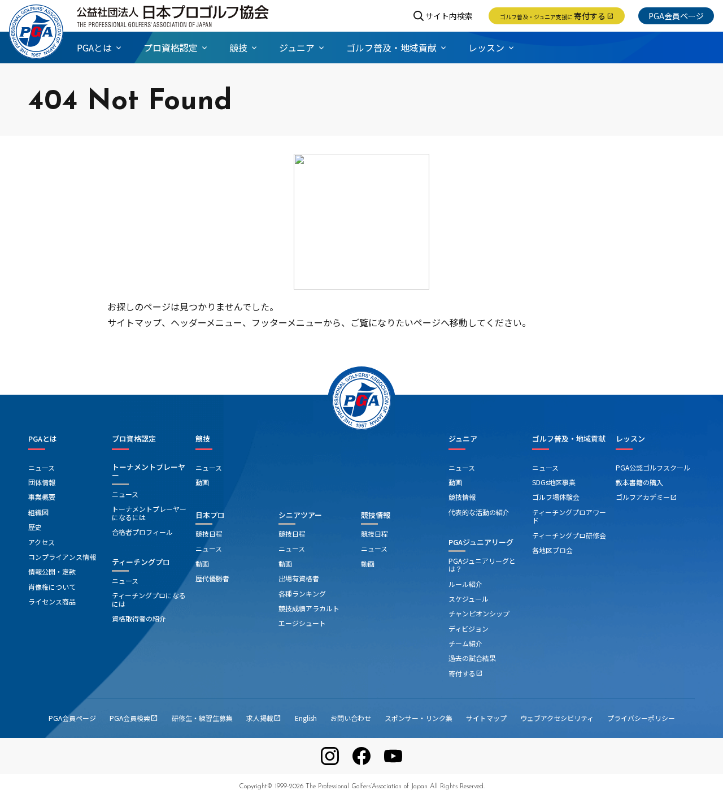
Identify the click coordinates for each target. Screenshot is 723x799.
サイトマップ (486, 718)
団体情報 (41, 482)
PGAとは (42, 438)
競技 (202, 438)
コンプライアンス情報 (62, 557)
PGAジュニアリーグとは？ (482, 564)
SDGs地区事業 (554, 482)
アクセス (41, 542)
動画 (202, 482)
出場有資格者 (298, 578)
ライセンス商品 (52, 601)
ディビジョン (468, 628)
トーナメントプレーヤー (148, 471)
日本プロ (210, 514)
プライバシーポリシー (641, 718)
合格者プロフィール (142, 532)
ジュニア (462, 438)
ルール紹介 (465, 584)
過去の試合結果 (472, 658)
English (306, 718)
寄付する (556, 15)
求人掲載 (263, 718)
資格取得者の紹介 (139, 618)
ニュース (41, 467)
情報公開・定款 (52, 571)
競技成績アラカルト (308, 608)
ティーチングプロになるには (149, 599)
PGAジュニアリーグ (480, 542)
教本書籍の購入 (639, 482)
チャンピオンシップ (478, 613)
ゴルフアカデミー (646, 497)
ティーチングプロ (141, 561)
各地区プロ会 (552, 550)
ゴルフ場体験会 (556, 497)
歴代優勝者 (212, 578)
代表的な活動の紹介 (478, 512)
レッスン (630, 438)
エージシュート (302, 623)
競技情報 (375, 514)
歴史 (35, 527)
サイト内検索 (449, 15)
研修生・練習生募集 (202, 718)
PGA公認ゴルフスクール (653, 467)
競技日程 (209, 533)
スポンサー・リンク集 (418, 718)
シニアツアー (300, 514)
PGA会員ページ (676, 15)
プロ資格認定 (134, 438)
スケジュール (468, 598)
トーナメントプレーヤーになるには (149, 512)
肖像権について (52, 586)
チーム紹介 (465, 643)
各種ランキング (302, 593)
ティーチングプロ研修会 (569, 535)
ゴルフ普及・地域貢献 (569, 438)
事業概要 (41, 497)
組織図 (38, 512)
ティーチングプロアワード (569, 516)
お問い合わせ (350, 718)
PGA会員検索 (134, 718)
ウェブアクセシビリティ (557, 718)
